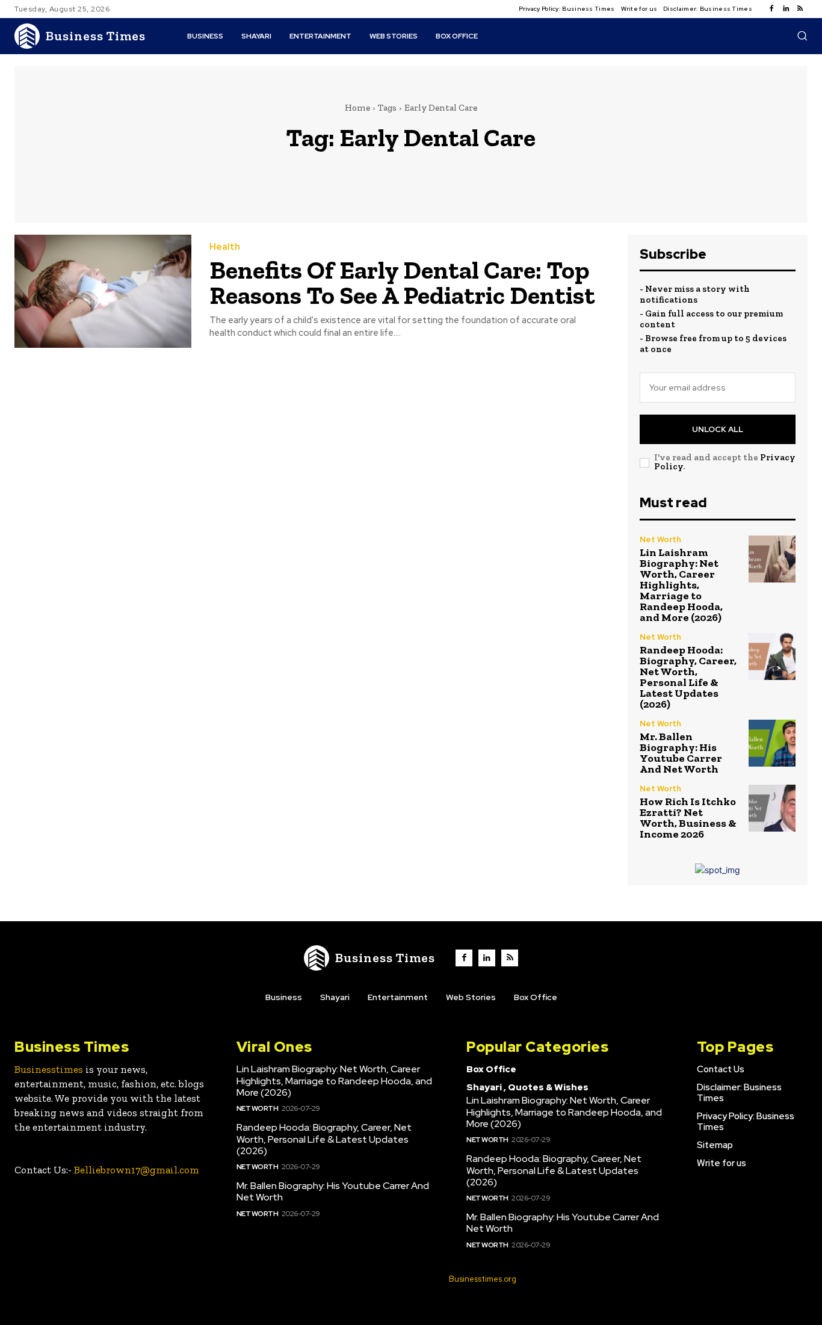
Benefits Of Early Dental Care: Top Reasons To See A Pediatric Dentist (402, 282)
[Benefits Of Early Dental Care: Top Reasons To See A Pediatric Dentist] (102, 291)
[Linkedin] (786, 9)
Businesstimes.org (482, 1279)
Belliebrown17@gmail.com (136, 1170)
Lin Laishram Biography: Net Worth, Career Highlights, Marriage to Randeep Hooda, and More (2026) (681, 585)
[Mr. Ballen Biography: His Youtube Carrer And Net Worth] (772, 743)
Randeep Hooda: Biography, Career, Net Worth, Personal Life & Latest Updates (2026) (688, 677)
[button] (802, 35)
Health (224, 247)
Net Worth (660, 539)
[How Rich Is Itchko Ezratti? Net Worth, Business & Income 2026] (772, 808)
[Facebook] (771, 9)
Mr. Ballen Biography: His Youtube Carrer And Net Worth (681, 753)
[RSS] (800, 9)
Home (357, 107)
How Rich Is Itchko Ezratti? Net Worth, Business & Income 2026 (688, 818)
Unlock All (717, 429)
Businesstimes (48, 1069)
